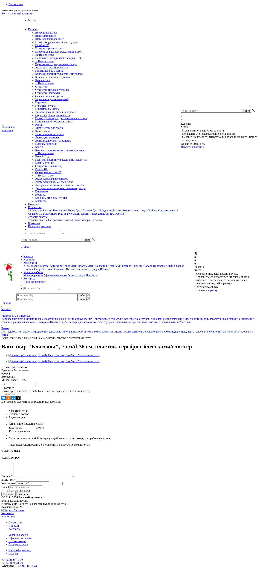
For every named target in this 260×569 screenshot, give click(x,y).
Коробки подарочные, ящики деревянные (185, 331)
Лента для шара (44, 54)
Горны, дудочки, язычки (49, 70)
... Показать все (44, 61)
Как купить (8, 516)
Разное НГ (41, 169)
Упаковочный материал (49, 134)
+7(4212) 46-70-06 (12, 559)
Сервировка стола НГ (48, 172)
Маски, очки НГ (45, 162)
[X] (18, 398)
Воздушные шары (46, 32)
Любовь (152, 210)
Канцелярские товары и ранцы (54, 121)
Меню (32, 20)
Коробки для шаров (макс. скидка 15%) (58, 51)
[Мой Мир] (13, 398)
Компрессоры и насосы (49, 48)
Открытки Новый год (48, 165)
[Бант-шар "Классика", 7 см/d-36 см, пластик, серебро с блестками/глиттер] (54, 355)
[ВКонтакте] (3, 398)
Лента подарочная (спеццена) (53, 140)
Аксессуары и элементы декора (54, 181)
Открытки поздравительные (52, 89)
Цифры (110, 213)
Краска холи (42, 80)
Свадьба (33, 213)
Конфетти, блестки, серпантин (53, 77)
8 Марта (47, 210)
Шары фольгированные (49, 38)
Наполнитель (218, 331)
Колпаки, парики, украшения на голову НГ (61, 159)
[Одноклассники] (8, 398)
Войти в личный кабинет (16, 13)
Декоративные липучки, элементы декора (60, 188)
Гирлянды (41, 102)
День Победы (84, 210)
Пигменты (41, 191)
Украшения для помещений (51, 99)
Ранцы (39, 124)
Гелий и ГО (42, 45)
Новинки (40, 194)
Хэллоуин (74, 213)
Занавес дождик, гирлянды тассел (55, 111)
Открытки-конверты (47, 92)
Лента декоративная (47, 137)
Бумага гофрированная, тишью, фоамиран (60, 150)
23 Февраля (35, 210)
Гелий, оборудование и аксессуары (56, 42)
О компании (15, 522)
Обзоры (13, 553)
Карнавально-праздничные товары (56, 64)
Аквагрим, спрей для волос (51, 67)
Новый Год (42, 156)
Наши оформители (19, 550)
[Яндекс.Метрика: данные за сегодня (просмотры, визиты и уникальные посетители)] (12, 510)
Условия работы (37, 219)
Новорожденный (168, 210)
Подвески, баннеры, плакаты (52, 115)
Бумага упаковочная (148, 331)
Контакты (14, 528)
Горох (71, 210)
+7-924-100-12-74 (26, 565)
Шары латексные (45, 35)
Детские (117, 210)
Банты (39, 146)
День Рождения (102, 210)
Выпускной (60, 210)
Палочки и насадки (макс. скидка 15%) (58, 57)
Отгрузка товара (18, 544)
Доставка (96, 219)
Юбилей (120, 213)
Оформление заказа (60, 219)
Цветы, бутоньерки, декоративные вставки (61, 118)
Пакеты (231, 331)
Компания (7, 513)
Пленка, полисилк (46, 143)
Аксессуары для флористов (51, 178)
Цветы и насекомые (93, 213)
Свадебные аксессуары (49, 96)
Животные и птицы (135, 210)
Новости (13, 525)
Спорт (53, 213)
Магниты (41, 200)
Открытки (41, 86)
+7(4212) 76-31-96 (12, 562)
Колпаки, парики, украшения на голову (59, 73)
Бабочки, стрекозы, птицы (51, 197)
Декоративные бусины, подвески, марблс (60, 185)
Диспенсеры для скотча (49, 127)
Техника (63, 213)
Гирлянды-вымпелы (47, 108)
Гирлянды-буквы (45, 105)
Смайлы (44, 213)
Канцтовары (42, 131)
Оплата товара (81, 219)
